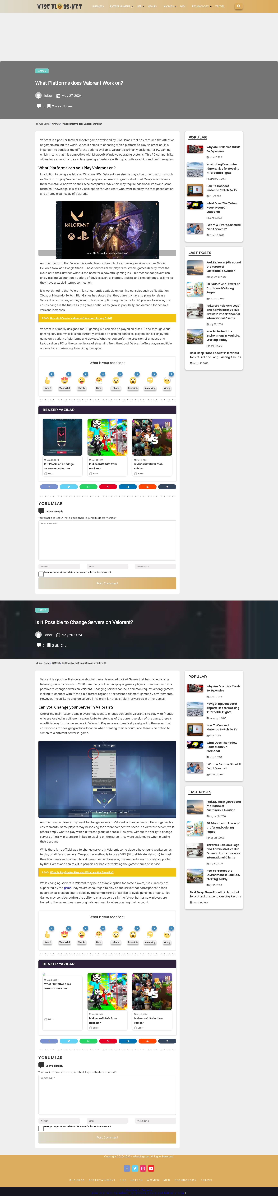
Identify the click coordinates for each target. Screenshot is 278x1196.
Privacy (146, 1190)
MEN (182, 6)
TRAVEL (219, 6)
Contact (132, 1190)
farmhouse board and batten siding (157, 1192)
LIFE (139, 6)
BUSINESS (98, 6)
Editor (50, 473)
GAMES (42, 70)
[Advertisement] (139, 37)
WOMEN (169, 6)
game (67, 888)
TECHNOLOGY (200, 6)
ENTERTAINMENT (120, 6)
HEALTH (152, 6)
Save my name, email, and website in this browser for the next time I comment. (77, 572)
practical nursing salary (110, 1192)
